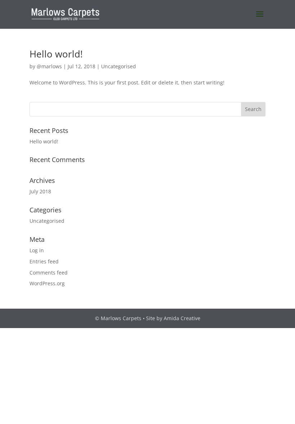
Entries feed (44, 261)
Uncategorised (118, 66)
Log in (37, 250)
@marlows (49, 66)
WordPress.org (47, 283)
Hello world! (56, 53)
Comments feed (49, 272)
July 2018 (40, 191)
